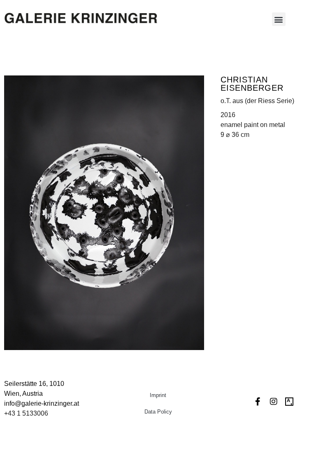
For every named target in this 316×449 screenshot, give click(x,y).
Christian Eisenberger (252, 83)
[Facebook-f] (258, 401)
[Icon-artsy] (289, 401)
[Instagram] (273, 401)
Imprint (158, 395)
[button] (279, 19)
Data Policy (158, 412)
